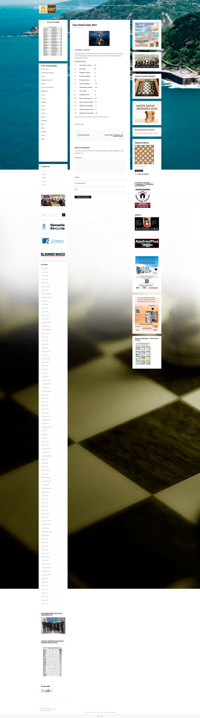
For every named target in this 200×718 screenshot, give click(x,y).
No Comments (93, 27)
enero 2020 (45, 474)
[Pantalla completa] (157, 66)
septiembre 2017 (47, 575)
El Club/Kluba (95, 5)
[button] (147, 61)
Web (76, 189)
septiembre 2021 (47, 427)
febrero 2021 (45, 441)
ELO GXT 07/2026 (53, 22)
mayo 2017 (45, 589)
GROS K (43, 135)
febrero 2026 (45, 286)
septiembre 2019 (47, 488)
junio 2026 (45, 272)
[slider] (145, 66)
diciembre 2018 (46, 521)
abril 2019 (45, 506)
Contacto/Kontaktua (124, 5)
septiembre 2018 (47, 532)
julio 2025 (44, 301)
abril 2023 (45, 373)
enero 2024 (45, 355)
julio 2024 (44, 337)
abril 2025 (45, 308)
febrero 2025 (45, 315)
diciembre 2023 (46, 359)
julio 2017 (44, 582)
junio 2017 (45, 586)
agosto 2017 (45, 578)
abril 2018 (45, 550)
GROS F (43, 109)
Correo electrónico (80, 183)
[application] (147, 61)
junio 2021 (45, 434)
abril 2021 (45, 438)
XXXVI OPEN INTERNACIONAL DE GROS (146, 133)
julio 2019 (44, 495)
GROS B (43, 84)
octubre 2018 (46, 528)
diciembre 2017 (46, 564)
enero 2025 (45, 319)
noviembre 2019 (46, 481)
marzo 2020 (45, 467)
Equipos (44, 178)
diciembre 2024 (46, 322)
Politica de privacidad (45, 710)
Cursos (44, 174)
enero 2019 (45, 517)
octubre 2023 (46, 362)
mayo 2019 (45, 503)
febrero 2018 (45, 557)
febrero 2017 (45, 600)
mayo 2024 (45, 344)
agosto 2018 (45, 535)
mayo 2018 (45, 546)
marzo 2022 (45, 409)
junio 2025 (45, 304)
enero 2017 (45, 604)
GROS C (43, 95)
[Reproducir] (137, 66)
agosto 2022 (45, 395)
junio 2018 (45, 542)
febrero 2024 (45, 351)
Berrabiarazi (139, 170)
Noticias (44, 181)
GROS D (43, 98)
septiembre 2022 (47, 391)
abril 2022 (45, 405)
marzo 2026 (45, 283)
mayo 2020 (45, 463)
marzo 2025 (45, 312)
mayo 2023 (45, 369)
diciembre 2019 (46, 477)
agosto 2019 (45, 492)
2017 (43, 170)
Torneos (44, 185)
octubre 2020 (46, 452)
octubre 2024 (46, 326)
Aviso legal (100, 716)
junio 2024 (45, 340)
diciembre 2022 (46, 380)
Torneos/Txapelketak (108, 5)
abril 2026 (45, 279)
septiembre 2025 (47, 297)
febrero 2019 (45, 513)
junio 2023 (45, 366)
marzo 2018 (45, 553)
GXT (99, 712)
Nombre (77, 177)
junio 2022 (45, 398)
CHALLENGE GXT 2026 (154, 5)
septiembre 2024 (47, 330)
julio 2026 (44, 268)
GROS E (43, 106)
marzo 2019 (45, 510)
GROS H (43, 117)
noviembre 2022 (46, 384)
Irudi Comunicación (111, 712)
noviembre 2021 (46, 420)
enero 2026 (45, 290)
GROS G (43, 113)
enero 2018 (45, 560)
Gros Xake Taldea (77, 27)
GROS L (43, 139)
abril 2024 (45, 348)
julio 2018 (44, 539)
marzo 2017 (45, 596)
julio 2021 (44, 431)
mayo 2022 (45, 402)
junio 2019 (45, 499)
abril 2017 (45, 593)
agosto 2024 (45, 333)
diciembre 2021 (46, 416)
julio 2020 (44, 459)
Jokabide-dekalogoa (140, 5)
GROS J (43, 128)
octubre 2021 (46, 423)
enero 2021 (45, 445)
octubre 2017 (46, 571)
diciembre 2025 (46, 294)
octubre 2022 (46, 387)
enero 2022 (45, 413)
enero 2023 (45, 377)
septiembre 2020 (47, 456)
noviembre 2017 (46, 568)
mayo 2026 (45, 276)
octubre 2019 (46, 485)
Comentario (78, 157)
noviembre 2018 (46, 524)
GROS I (43, 124)
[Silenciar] (154, 66)
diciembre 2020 (46, 449)
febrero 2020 (45, 470)
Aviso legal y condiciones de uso (48, 708)
